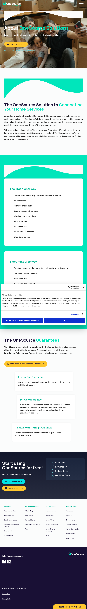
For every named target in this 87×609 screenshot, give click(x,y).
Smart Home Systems (10, 520)
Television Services (10, 511)
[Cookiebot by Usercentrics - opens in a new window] (70, 287)
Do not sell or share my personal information (22, 320)
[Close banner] (84, 287)
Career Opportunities (72, 529)
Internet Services (9, 515)
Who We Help (29, 511)
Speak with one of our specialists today (27, 364)
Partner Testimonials (52, 524)
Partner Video (50, 520)
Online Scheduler (17, 44)
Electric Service (8, 531)
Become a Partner (51, 511)
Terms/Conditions (71, 524)
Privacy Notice (70, 520)
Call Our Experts (15, 481)
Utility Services (8, 535)
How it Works (29, 515)
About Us (69, 515)
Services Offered (30, 520)
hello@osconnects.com (12, 556)
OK (64, 320)
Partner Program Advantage (50, 530)
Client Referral (70, 533)
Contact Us (69, 511)
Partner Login (70, 538)
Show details (75, 314)
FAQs (26, 529)
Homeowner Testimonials (32, 524)
